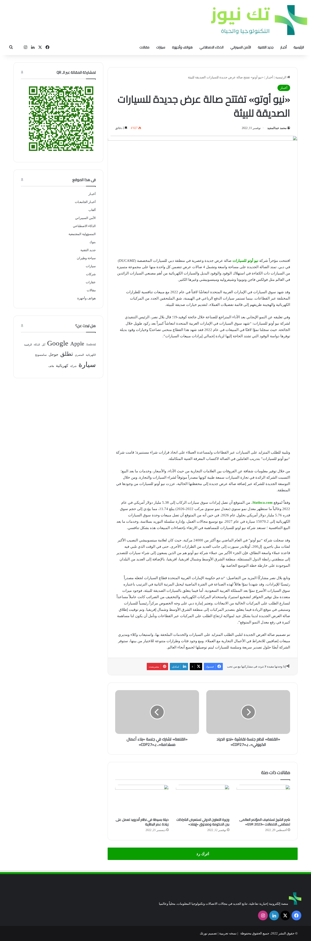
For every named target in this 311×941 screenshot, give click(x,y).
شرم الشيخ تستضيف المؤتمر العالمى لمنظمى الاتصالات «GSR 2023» (264, 821)
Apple (77, 344)
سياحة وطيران (86, 258)
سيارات (160, 47)
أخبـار (283, 47)
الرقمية (28, 344)
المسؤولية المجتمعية (82, 234)
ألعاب (92, 210)
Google (57, 343)
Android (91, 344)
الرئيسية (299, 47)
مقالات (144, 47)
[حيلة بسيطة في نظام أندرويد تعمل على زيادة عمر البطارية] (142, 800)
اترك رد (202, 853)
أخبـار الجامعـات (85, 202)
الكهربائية (91, 355)
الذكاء (37, 344)
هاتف (51, 366)
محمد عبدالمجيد (276, 128)
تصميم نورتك (208, 933)
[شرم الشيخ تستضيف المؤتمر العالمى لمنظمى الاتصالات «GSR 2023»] (263, 800)
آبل (43, 344)
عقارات (91, 282)
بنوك (92, 242)
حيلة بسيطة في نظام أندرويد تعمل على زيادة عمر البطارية (142, 821)
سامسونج (41, 354)
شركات (91, 274)
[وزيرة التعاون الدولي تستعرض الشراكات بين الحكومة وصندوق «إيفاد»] (202, 800)
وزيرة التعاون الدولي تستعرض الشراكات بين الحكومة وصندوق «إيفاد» (202, 821)
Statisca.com (262, 502)
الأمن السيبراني (240, 47)
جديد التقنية (266, 47)
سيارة (87, 364)
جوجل (53, 354)
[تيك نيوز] (259, 20)
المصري (79, 355)
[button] (119, 392)
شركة (73, 366)
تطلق (66, 354)
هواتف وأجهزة (182, 47)
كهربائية (62, 365)
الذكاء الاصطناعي (211, 47)
